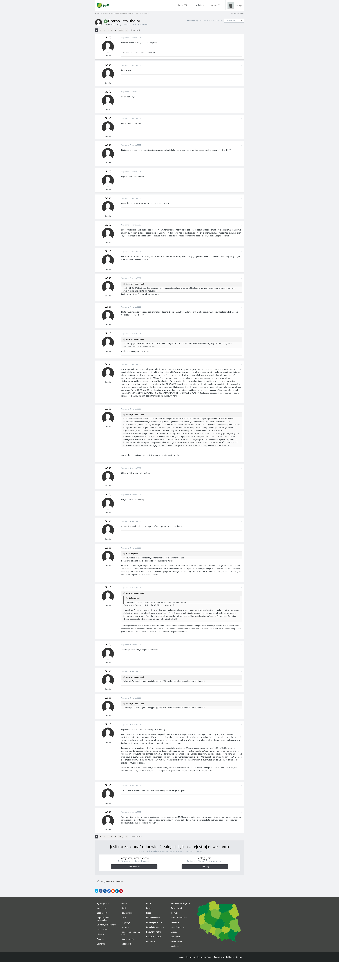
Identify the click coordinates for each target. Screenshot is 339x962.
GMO (123, 908)
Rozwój (174, 913)
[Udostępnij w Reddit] (113, 891)
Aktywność (215, 5)
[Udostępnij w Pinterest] (121, 891)
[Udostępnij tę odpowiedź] (241, 38)
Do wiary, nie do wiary (106, 925)
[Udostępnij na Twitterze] (96, 891)
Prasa (148, 913)
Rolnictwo (150, 941)
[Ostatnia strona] (126, 30)
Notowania (126, 944)
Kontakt (239, 957)
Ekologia (100, 939)
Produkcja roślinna (154, 922)
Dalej (121, 30)
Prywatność (219, 957)
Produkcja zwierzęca (155, 927)
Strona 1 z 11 (136, 30)
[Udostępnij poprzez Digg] (105, 891)
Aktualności (101, 908)
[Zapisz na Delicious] (109, 891)
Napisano (131, 37)
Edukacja (100, 934)
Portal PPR (182, 5)
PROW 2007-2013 (153, 932)
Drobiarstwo (142, 24)
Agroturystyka (103, 903)
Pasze (148, 903)
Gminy (124, 903)
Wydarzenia (176, 946)
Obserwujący (231, 20)
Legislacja (125, 922)
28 (241, 21)
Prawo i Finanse (153, 917)
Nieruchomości (127, 939)
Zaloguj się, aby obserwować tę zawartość (206, 20)
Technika (175, 922)
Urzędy (174, 932)
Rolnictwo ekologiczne (180, 903)
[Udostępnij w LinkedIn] (117, 891)
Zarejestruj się (134, 867)
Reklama (230, 957)
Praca (148, 908)
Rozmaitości (176, 908)
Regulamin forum (204, 957)
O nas (181, 957)
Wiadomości (176, 941)
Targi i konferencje (179, 917)
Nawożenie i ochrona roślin (130, 933)
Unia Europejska (178, 927)
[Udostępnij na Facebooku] (100, 891)
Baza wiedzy (102, 913)
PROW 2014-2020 (153, 937)
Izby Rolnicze (127, 913)
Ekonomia (101, 944)
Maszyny (125, 927)
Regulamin (190, 957)
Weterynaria (176, 937)
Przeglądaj (197, 5)
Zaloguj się (205, 867)
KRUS (123, 917)
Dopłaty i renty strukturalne (103, 918)
